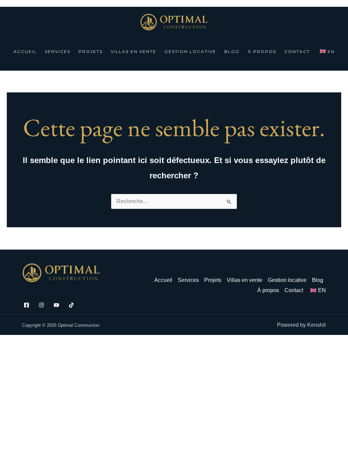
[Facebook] (26, 305)
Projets (91, 51)
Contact (297, 51)
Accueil (25, 51)
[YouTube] (56, 305)
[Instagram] (41, 305)
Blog (232, 51)
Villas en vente (133, 51)
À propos (262, 51)
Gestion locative (190, 51)
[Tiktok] (71, 305)
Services (57, 51)
